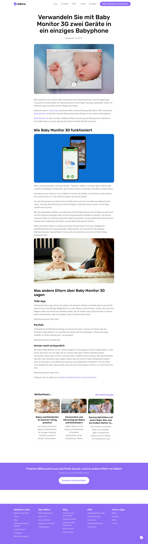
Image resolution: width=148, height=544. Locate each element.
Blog (55, 4)
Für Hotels (64, 4)
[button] (74, 4)
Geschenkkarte (19, 529)
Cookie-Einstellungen (95, 523)
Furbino (115, 523)
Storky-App (53, 110)
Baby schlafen (68, 529)
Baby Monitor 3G (41, 113)
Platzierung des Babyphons (69, 524)
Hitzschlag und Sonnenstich (68, 514)
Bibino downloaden (21, 513)
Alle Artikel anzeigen (104, 395)
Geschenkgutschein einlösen (21, 524)
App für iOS (42, 517)
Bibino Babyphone (45, 513)
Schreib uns (91, 527)
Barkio (114, 513)
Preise (83, 4)
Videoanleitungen (94, 517)
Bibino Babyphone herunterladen (115, 4)
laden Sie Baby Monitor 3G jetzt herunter (78, 377)
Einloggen (92, 4)
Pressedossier (43, 527)
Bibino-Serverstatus (21, 536)
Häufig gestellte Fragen (96, 513)
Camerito (115, 517)
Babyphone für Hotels (46, 523)
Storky (114, 520)
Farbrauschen (68, 532)
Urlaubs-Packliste (69, 519)
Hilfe (74, 4)
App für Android (44, 520)
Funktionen (91, 520)
